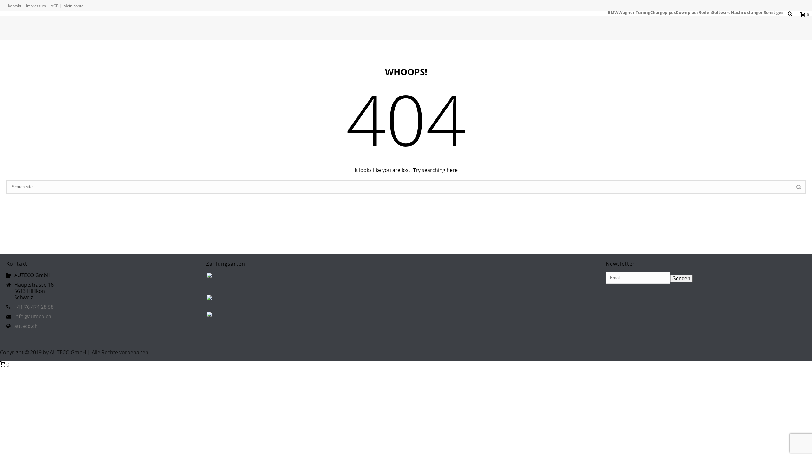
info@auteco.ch (32, 316)
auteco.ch (26, 326)
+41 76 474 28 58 (34, 307)
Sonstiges (773, 12)
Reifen (705, 12)
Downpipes (687, 12)
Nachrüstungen (747, 12)
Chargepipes (663, 12)
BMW (613, 12)
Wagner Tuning (634, 12)
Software (721, 12)
